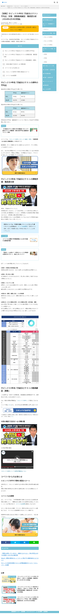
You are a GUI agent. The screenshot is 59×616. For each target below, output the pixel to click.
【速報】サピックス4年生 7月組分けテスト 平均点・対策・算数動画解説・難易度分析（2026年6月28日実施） (28, 7)
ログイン (46, 29)
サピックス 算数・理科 (49, 33)
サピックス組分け (24, 6)
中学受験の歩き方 (48, 20)
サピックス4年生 (48, 44)
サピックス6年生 (48, 37)
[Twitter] (15, 542)
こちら (9, 404)
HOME (3, 6)
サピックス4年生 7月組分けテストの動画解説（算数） (20, 60)
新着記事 (46, 85)
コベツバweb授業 (9, 75)
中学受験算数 (47, 73)
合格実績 (23, 611)
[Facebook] (6, 542)
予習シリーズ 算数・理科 (49, 49)
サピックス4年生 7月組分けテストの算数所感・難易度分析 (20, 55)
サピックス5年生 (48, 41)
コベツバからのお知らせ (11, 68)
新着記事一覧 (9, 6)
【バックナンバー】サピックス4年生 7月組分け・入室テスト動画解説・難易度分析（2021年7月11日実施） (27, 578)
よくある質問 (47, 89)
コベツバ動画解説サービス (49, 24)
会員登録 (45, 611)
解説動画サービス (16, 611)
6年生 (45, 54)
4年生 (45, 62)
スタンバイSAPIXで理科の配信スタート (16, 72)
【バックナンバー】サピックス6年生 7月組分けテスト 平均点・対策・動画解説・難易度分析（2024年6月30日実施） (27, 599)
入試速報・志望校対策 (49, 69)
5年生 (45, 58)
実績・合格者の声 (48, 77)
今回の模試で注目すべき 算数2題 (14, 64)
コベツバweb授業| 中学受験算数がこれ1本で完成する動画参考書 (15, 239)
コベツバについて (48, 81)
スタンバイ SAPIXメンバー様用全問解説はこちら (13, 471)
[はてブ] (24, 542)
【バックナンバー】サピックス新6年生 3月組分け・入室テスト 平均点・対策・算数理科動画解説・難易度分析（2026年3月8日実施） (27, 589)
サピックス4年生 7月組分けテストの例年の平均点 (18, 51)
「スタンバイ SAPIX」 (22, 400)
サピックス (16, 6)
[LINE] (34, 542)
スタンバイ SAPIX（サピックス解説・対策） (20, 139)
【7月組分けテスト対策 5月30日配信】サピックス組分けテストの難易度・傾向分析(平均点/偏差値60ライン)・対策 (16, 130)
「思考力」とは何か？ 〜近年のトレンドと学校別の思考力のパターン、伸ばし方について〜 (15, 253)
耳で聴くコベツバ (48, 65)
